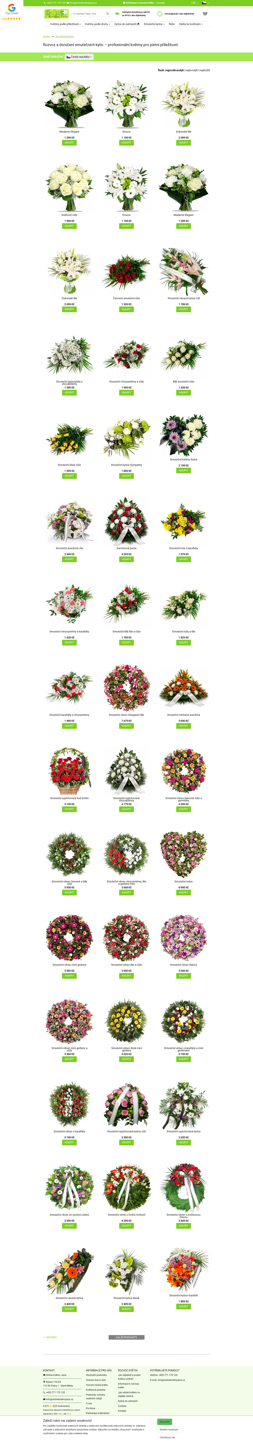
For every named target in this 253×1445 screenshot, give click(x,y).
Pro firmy (90, 1408)
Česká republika (80, 56)
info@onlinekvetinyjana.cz (83, 2)
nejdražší (204, 70)
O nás (89, 1403)
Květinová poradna (95, 1389)
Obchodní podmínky (96, 1375)
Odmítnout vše (167, 1437)
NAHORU (51, 1337)
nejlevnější (191, 70)
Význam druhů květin (97, 1385)
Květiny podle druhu (97, 24)
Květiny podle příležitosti (64, 24)
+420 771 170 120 (55, 2)
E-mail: (154, 1380)
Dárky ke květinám (190, 24)
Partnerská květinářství (98, 1413)
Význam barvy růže (96, 1380)
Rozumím (165, 1421)
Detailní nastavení (169, 1429)
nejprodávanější (174, 70)
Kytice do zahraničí (125, 24)
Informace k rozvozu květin (140, 2)
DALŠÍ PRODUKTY (126, 1337)
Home (46, 36)
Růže (172, 24)
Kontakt (161, 2)
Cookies (122, 1406)
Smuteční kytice (153, 24)
